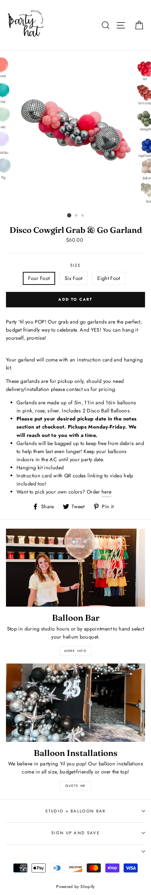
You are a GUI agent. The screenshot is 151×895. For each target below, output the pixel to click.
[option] (75, 130)
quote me (75, 785)
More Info (75, 650)
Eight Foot (108, 278)
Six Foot (74, 278)
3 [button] (83, 215)
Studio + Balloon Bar (75, 811)
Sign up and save (75, 833)
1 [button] (69, 215)
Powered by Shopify (75, 886)
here (106, 491)
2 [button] (76, 215)
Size (75, 265)
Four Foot (39, 278)
